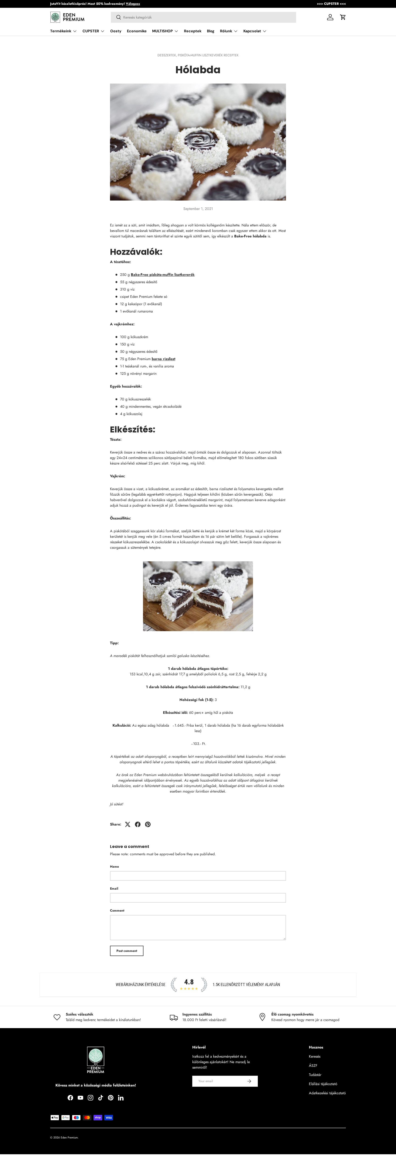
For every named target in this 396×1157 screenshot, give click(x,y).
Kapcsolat (252, 31)
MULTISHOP (162, 31)
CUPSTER (90, 31)
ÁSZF (313, 1065)
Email (114, 888)
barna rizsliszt (163, 358)
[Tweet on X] (128, 824)
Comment (117, 910)
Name (114, 866)
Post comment (126, 950)
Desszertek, (167, 55)
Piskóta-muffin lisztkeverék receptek (208, 55)
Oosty (115, 31)
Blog (210, 31)
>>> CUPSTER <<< (331, 3)
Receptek (192, 31)
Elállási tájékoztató (323, 1083)
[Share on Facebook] (138, 824)
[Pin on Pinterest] (148, 824)
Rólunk (226, 31)
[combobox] (203, 17)
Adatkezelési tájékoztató (327, 1093)
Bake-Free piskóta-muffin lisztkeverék (163, 274)
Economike (137, 31)
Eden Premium (69, 1137)
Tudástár (315, 1074)
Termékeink (60, 31)
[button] (343, 17)
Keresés (314, 1056)
